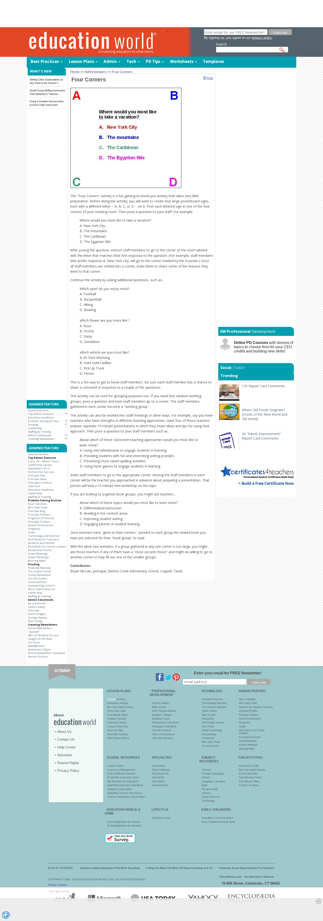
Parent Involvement (40, 525)
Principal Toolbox (39, 521)
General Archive (38, 410)
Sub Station (158, 781)
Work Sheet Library (118, 738)
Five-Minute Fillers (117, 714)
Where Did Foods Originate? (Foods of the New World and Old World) (264, 414)
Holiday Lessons (116, 718)
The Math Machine (212, 699)
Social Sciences (211, 796)
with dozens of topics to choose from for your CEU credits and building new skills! (263, 347)
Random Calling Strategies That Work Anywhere (110, 868)
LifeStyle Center (161, 817)
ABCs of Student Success (43, 635)
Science (206, 793)
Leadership (35, 428)
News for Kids (115, 730)
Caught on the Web (40, 639)
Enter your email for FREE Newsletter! (228, 673)
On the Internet (210, 745)
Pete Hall (33, 610)
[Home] (96, 42)
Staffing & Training (39, 431)
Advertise (64, 755)
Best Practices (45, 61)
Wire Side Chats (38, 507)
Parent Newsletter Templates (46, 653)
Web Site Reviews (162, 738)
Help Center (66, 747)
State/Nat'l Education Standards (125, 785)
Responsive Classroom (165, 722)
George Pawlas (37, 617)
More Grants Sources (41, 589)
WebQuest (208, 718)
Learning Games (116, 722)
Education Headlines (41, 417)
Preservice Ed (160, 773)
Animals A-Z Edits (249, 765)
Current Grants (37, 578)
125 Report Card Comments (263, 386)
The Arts (206, 769)
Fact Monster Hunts (250, 777)
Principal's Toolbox (40, 482)
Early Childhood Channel (121, 773)
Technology (208, 800)
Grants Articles (37, 582)
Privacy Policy (68, 771)
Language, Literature (213, 781)
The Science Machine (214, 707)
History (206, 777)
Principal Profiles (248, 710)
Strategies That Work (164, 726)
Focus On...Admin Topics (43, 461)
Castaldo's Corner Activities (217, 817)
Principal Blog (36, 511)
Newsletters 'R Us (39, 468)
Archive (120, 699)
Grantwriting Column (41, 585)
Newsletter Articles (117, 703)
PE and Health (210, 789)
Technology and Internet (43, 536)
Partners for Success (41, 472)
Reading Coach (161, 718)
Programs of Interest (41, 518)
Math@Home (36, 646)
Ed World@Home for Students (124, 825)
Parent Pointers (38, 656)
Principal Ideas (37, 479)
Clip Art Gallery (160, 703)
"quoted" (33, 631)
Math (204, 785)
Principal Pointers (39, 514)
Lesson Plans (81, 61)
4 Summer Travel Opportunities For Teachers (246, 868)
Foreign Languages (213, 773)
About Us (64, 732)
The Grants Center (40, 571)
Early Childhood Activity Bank (218, 821)
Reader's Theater (162, 714)
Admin (110, 61)
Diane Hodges (36, 614)
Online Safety (209, 710)
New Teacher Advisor (164, 710)
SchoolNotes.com (230, 876)
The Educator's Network (259, 876)
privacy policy (262, 38)
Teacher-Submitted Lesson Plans (126, 796)
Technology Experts (213, 722)
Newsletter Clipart (39, 649)
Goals (31, 532)
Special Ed (158, 777)
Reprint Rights (68, 763)
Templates (213, 61)
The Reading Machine (214, 703)
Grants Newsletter (39, 575)
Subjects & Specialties (119, 789)
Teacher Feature (161, 730)
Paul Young (35, 621)
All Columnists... (38, 603)
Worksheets (181, 61)
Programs (34, 528)
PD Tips (153, 61)
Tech (131, 61)
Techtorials (208, 738)
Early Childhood (161, 769)
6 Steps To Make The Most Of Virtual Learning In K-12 (179, 868)
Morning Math (37, 560)
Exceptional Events (40, 550)
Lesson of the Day (117, 726)
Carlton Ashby (36, 607)
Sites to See (208, 714)
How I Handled (37, 504)
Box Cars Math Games (120, 707)
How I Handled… (248, 699)
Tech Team (208, 726)
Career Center (115, 765)
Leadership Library (40, 465)
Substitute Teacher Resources (124, 793)
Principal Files (36, 475)
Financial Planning (39, 568)
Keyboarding (209, 734)
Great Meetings (38, 553)
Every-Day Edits (116, 710)
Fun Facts (34, 642)
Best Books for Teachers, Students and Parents (43, 541)
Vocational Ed (159, 785)
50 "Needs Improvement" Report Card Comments (261, 436)
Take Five (34, 486)
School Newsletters (40, 628)
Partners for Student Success (256, 707)
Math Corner (159, 707)
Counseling (158, 765)
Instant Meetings (38, 557)
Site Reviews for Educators (122, 781)
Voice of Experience (163, 734)
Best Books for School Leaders (47, 546)
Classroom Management (121, 769)
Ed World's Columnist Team (123, 777)
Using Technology (212, 730)
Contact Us (66, 739)
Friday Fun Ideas (248, 785)
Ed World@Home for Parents (123, 821)
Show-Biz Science (117, 734)
